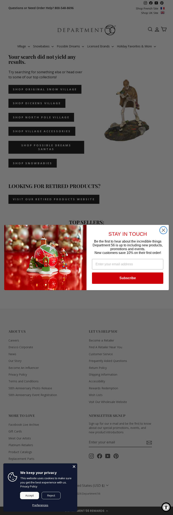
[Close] (74, 466)
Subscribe (127, 278)
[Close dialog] (163, 230)
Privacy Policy (28, 486)
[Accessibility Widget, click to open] (166, 507)
